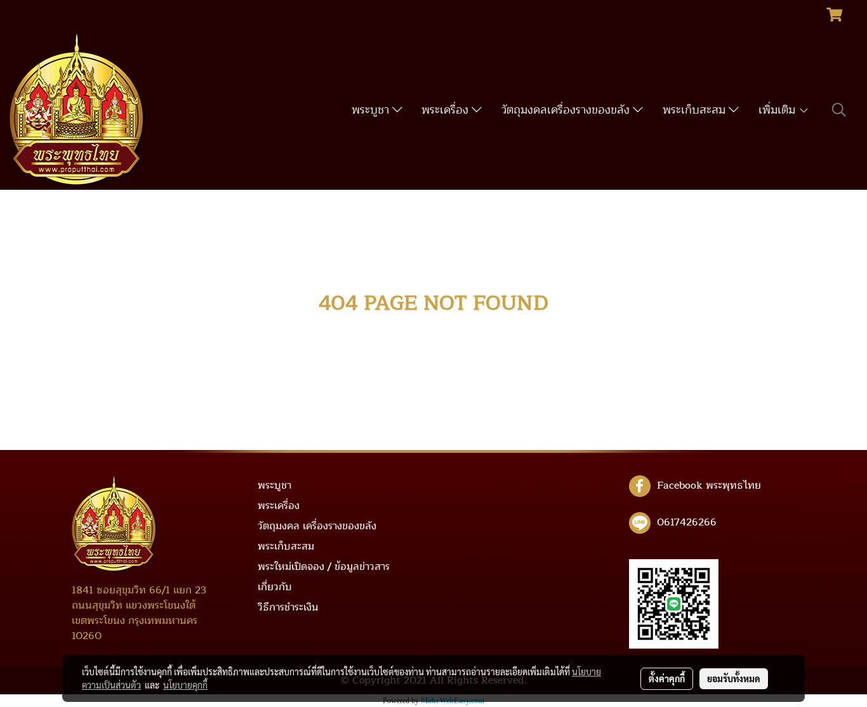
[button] (839, 110)
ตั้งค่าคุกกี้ (667, 678)
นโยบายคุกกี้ (185, 684)
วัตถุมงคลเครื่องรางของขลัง (567, 109)
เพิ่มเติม (778, 109)
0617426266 (687, 522)
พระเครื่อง (446, 109)
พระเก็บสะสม (696, 109)
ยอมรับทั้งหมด (733, 678)
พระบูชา (372, 109)
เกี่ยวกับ (275, 587)
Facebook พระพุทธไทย (709, 485)
